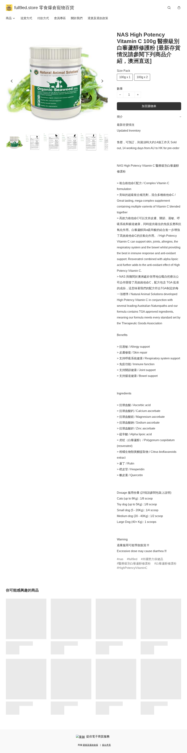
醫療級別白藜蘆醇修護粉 (135, 563)
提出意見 (106, 745)
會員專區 (60, 18)
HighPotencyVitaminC (133, 567)
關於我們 (77, 18)
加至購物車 (149, 106)
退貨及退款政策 (98, 18)
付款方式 (43, 18)
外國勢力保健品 (153, 559)
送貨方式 (26, 18)
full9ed (133, 559)
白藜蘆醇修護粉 (166, 563)
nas (121, 559)
